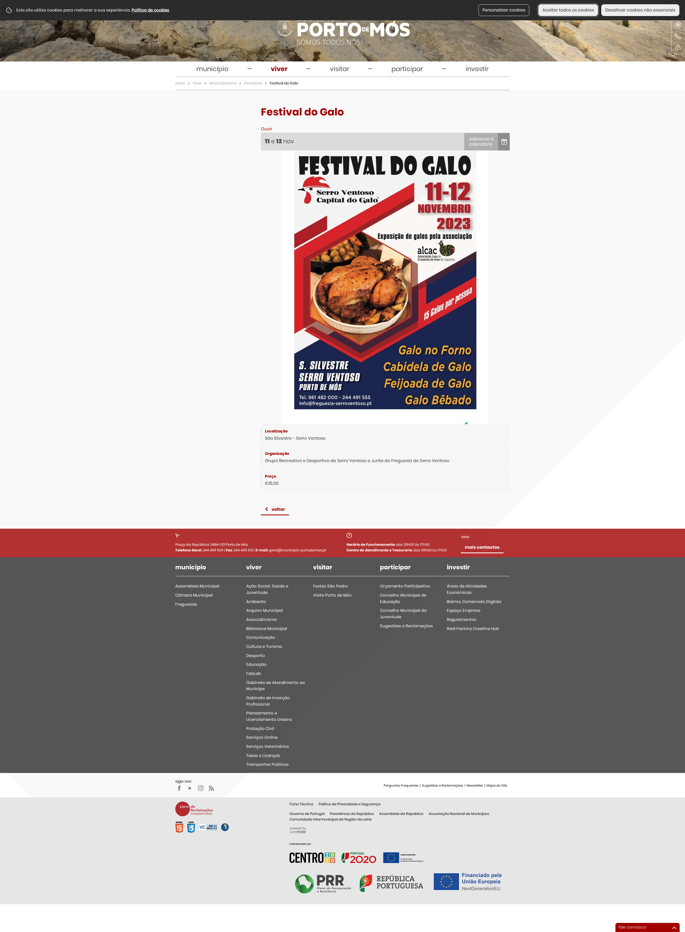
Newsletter (475, 785)
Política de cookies (150, 10)
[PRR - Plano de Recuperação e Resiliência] (356, 853)
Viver (197, 83)
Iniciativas (253, 83)
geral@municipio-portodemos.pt (297, 550)
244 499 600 (213, 550)
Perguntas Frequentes (401, 785)
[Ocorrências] (678, 47)
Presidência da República (352, 813)
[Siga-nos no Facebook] (179, 788)
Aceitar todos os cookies (568, 10)
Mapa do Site (496, 785)
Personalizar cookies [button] (503, 10)
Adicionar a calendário (481, 142)
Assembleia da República (401, 813)
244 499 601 (243, 550)
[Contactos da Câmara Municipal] (678, 36)
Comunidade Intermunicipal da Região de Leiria (331, 819)
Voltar (278, 509)
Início (180, 83)
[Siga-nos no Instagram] (201, 788)
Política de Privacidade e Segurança (349, 804)
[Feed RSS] (211, 788)
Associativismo (223, 83)
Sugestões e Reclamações (442, 785)
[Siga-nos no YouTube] (190, 788)
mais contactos (482, 547)
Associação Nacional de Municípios (459, 813)
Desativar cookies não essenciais (640, 10)
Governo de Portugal (307, 813)
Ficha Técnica (301, 804)
